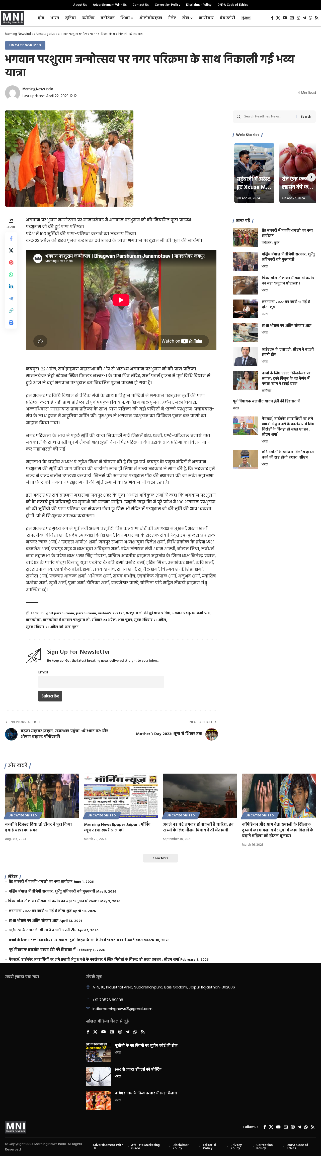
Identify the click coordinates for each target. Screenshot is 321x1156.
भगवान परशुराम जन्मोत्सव (191, 613)
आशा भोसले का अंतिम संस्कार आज (286, 326)
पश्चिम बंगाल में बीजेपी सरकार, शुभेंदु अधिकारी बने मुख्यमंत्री (288, 257)
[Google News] (291, 18)
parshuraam (86, 613)
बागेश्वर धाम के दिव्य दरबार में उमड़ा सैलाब (146, 1093)
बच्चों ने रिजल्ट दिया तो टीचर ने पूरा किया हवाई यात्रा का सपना (38, 827)
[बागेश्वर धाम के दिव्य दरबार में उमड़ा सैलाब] (98, 1100)
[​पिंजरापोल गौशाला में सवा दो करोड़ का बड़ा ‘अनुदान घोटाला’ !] (245, 285)
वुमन (276, 243)
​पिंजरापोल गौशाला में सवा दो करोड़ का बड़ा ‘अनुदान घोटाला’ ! (288, 280)
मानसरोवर (33, 620)
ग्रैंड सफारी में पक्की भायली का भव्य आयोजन (287, 233)
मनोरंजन (266, 243)
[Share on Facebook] (11, 238)
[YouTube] (284, 18)
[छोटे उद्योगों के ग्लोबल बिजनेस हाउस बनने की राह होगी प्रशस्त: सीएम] (245, 459)
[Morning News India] (15, 1127)
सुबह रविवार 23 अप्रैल (150, 620)
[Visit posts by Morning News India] (12, 92)
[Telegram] (304, 18)
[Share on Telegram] (11, 299)
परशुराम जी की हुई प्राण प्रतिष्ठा (148, 613)
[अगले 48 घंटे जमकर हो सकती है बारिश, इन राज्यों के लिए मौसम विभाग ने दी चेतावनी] (200, 796)
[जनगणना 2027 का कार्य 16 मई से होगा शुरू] (245, 309)
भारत (265, 267)
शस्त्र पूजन (125, 620)
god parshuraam (60, 613)
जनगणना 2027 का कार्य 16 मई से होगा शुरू (286, 304)
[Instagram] (298, 18)
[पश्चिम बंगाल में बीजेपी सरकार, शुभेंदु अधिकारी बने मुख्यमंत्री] (245, 261)
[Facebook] (272, 18)
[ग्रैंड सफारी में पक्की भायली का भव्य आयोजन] (245, 237)
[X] (278, 18)
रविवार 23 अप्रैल (104, 620)
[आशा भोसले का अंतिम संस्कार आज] (245, 332)
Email (43, 672)
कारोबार (266, 391)
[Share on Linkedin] (11, 286)
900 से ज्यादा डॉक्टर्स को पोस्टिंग (138, 1070)
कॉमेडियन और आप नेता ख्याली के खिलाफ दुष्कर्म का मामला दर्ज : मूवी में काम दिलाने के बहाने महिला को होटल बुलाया (277, 830)
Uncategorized (46, 34)
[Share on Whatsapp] (11, 274)
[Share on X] (11, 250)
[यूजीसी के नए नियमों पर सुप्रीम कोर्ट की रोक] (98, 1052)
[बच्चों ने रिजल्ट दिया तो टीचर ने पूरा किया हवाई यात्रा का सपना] (42, 796)
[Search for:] (268, 116)
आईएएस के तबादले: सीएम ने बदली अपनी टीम (288, 352)
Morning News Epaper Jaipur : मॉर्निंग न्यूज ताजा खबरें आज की (117, 827)
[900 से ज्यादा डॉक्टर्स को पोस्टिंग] (98, 1076)
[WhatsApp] (310, 18)
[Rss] (316, 18)
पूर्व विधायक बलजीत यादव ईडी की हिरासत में (266, 401)
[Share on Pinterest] (11, 262)
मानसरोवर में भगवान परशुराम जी (66, 620)
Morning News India (19, 34)
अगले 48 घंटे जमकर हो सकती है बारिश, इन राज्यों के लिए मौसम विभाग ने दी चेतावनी (198, 827)
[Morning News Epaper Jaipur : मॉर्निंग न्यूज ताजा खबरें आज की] (121, 796)
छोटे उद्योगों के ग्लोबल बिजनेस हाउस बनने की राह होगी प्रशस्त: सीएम (288, 455)
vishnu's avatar (111, 613)
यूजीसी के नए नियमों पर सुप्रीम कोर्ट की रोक (146, 1046)
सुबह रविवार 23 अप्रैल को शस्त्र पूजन (52, 627)
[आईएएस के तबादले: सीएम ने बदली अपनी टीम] (245, 356)
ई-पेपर (246, 18)
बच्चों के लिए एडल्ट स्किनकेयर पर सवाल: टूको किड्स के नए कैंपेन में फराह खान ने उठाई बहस (286, 379)
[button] (11, 311)
